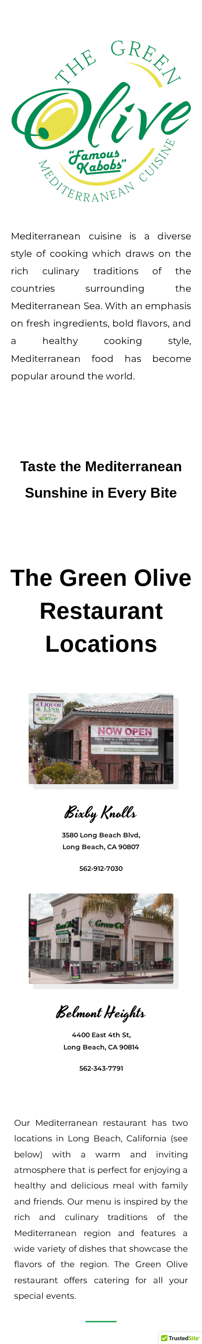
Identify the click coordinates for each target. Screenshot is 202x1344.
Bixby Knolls (101, 813)
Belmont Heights (101, 1013)
